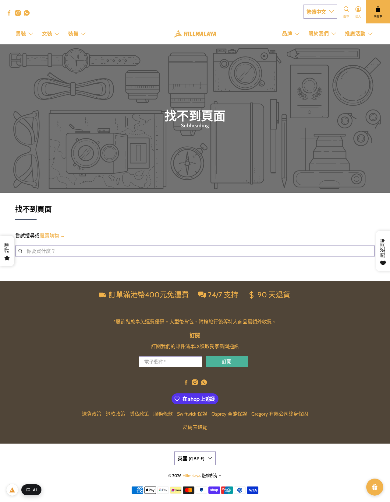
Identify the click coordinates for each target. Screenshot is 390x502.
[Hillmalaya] (195, 34)
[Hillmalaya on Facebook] (10, 14)
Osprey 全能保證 (229, 414)
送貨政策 (91, 414)
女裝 (47, 34)
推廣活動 (355, 34)
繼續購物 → (52, 236)
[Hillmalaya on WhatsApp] (28, 14)
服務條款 (163, 414)
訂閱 (227, 361)
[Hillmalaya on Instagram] (19, 14)
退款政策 (115, 414)
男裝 (21, 34)
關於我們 (318, 34)
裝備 (73, 34)
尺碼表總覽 (195, 427)
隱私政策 (139, 414)
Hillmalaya (191, 475)
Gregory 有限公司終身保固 (279, 414)
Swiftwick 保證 (192, 414)
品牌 (287, 34)
